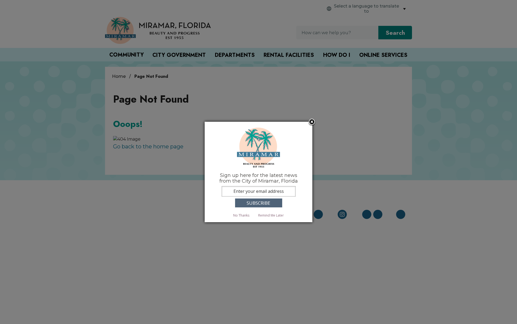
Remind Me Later (271, 215)
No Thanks (241, 215)
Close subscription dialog (312, 122)
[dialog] (258, 172)
